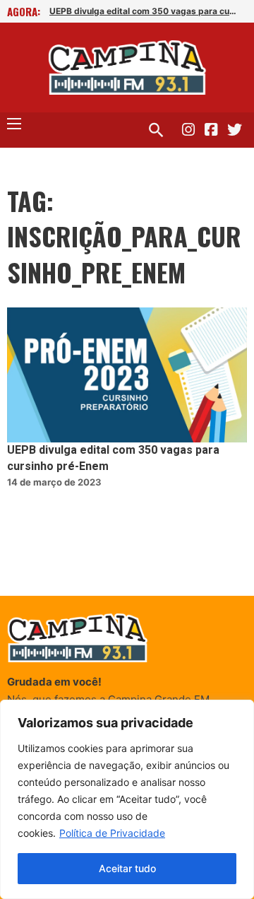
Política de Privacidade (112, 833)
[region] (127, 799)
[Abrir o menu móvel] (14, 123)
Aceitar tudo (127, 868)
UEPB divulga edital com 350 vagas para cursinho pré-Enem (144, 11)
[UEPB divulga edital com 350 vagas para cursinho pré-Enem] (127, 374)
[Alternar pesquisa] (156, 130)
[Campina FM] (127, 67)
